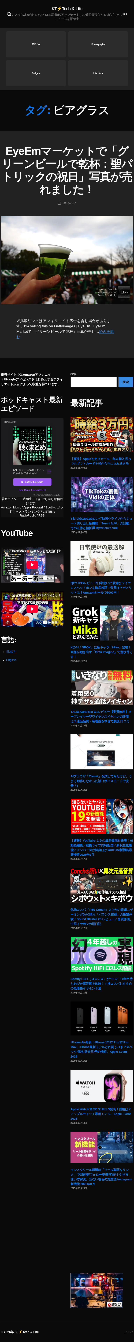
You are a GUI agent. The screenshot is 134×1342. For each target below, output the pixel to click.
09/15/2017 (69, 202)
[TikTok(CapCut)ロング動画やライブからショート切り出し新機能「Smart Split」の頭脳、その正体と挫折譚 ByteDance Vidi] (102, 494)
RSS (41, 515)
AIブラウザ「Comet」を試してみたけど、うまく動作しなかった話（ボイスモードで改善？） (101, 781)
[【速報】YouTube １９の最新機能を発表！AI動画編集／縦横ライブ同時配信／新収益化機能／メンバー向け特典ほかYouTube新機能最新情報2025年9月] (102, 816)
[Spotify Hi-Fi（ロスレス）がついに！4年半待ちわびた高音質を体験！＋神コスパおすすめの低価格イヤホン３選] (102, 954)
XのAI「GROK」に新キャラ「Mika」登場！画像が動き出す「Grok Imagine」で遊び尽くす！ (101, 652)
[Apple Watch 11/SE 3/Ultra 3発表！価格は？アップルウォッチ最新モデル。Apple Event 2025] (101, 1086)
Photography (98, 44)
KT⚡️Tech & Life (67, 9)
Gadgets (36, 73)
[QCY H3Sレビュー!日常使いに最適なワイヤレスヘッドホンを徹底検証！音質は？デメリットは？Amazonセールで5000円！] (101, 558)
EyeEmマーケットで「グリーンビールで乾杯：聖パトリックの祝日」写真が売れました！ (67, 170)
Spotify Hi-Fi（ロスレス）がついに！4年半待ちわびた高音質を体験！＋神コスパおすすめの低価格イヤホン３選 (101, 983)
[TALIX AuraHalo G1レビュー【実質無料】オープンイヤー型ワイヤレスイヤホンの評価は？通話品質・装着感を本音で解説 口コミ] (102, 687)
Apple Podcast (33, 507)
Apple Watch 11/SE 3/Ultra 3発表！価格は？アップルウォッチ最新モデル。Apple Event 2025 (100, 1113)
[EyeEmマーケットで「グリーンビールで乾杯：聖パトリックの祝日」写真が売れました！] (67, 260)
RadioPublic (28, 515)
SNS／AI (35, 44)
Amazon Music (11, 507)
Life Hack (98, 73)
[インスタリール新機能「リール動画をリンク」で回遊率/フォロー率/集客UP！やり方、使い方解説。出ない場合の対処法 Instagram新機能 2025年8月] (101, 1147)
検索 (73, 374)
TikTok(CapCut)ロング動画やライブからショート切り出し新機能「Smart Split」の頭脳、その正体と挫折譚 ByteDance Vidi (101, 523)
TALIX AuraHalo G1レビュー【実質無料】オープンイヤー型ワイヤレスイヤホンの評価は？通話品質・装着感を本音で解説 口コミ (100, 716)
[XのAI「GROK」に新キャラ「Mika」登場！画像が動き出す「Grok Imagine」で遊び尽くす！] (102, 623)
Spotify (50, 507)
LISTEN (48, 511)
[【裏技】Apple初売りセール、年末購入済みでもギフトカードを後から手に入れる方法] (101, 434)
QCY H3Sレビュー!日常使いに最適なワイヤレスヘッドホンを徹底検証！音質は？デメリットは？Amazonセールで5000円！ (101, 587)
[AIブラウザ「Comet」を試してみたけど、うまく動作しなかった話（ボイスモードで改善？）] (101, 751)
